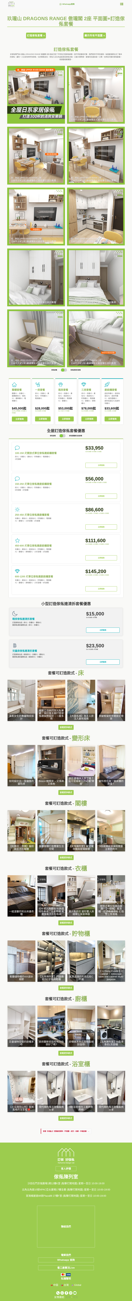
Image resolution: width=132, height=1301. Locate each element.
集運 (67, 1297)
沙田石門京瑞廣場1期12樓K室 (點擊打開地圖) (53, 1183)
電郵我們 (66, 1255)
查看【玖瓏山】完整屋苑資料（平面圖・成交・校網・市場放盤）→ (66, 1131)
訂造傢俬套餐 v (36, 35)
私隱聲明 (66, 1278)
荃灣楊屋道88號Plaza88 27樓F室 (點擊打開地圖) (52, 1195)
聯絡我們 (66, 1226)
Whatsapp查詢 (68, 4)
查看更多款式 (66, 727)
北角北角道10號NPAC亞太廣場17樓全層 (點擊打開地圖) (52, 1189)
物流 (75, 1297)
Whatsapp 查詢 (66, 1259)
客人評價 (66, 1168)
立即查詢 (19, 419)
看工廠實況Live (66, 1267)
